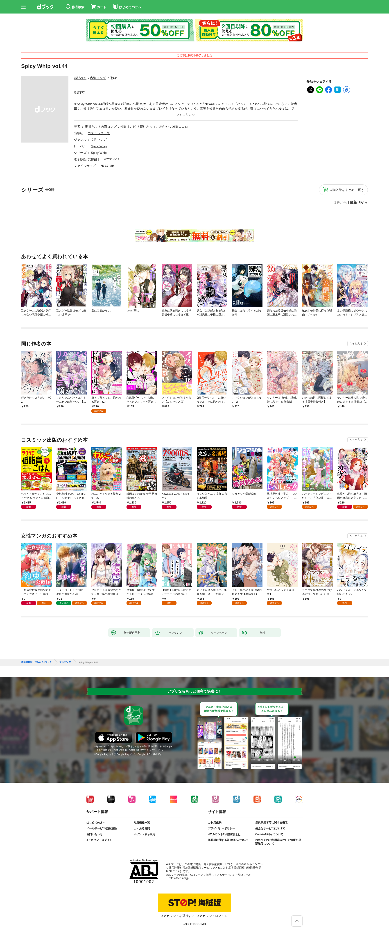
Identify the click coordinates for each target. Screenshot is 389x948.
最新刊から (359, 202)
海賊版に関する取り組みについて (228, 839)
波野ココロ (180, 126)
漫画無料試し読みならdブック (36, 662)
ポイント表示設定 (144, 834)
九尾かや (162, 126)
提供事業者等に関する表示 (271, 822)
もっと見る (356, 343)
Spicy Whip (99, 146)
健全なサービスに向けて (270, 828)
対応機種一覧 (142, 822)
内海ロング (98, 78)
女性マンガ (99, 139)
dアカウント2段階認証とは (224, 834)
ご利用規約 (215, 822)
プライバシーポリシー (221, 828)
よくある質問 (142, 828)
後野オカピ (128, 126)
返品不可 (79, 92)
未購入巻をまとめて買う (346, 190)
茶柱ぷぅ (146, 126)
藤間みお (80, 78)
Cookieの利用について (269, 834)
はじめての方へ (95, 822)
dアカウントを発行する (178, 916)
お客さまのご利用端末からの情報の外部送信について (278, 841)
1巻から (340, 202)
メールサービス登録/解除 (101, 828)
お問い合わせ (94, 834)
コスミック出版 (99, 133)
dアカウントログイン (99, 839)
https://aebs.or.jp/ (179, 878)
